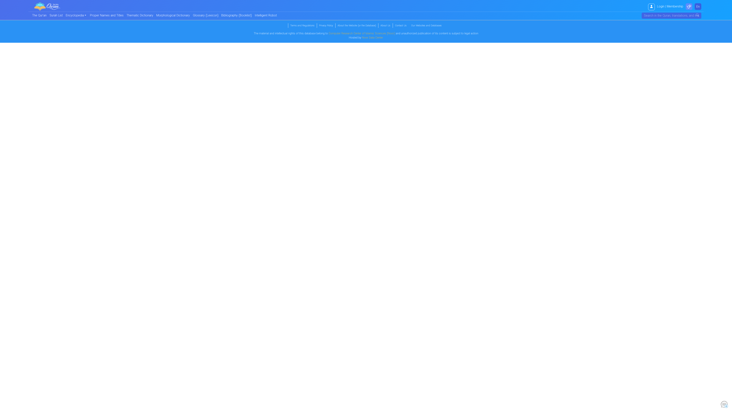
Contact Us (401, 26)
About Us (385, 26)
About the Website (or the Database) (357, 26)
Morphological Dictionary (173, 15)
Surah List (56, 15)
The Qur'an (39, 15)
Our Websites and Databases (426, 26)
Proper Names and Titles (107, 15)
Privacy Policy (326, 26)
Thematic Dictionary (140, 15)
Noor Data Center (372, 38)
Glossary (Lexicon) (205, 15)
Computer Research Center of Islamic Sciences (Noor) (362, 33)
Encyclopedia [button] (75, 15)
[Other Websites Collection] (689, 6)
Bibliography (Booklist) (236, 15)
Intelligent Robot (266, 15)
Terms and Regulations (302, 26)
